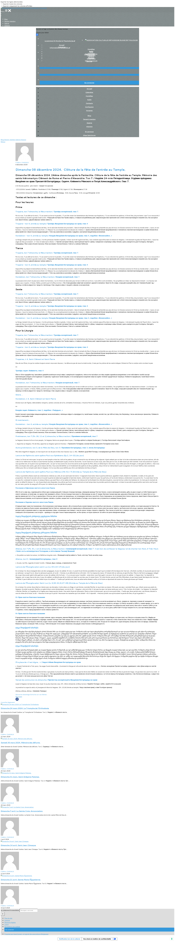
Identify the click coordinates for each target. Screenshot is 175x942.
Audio (89, 100)
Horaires (89, 110)
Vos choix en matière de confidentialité (97, 939)
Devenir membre (9, 21)
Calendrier (89, 92)
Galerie (6, 23)
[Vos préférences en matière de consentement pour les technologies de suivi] (172, 939)
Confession (89, 107)
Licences (7, 920)
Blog (5, 19)
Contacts (89, 103)
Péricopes (18, 697)
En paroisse (91, 59)
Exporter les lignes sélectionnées (12, 2)
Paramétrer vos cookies (12, 927)
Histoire (7, 25)
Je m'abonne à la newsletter (10, 910)
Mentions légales (10, 922)
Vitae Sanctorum (89, 135)
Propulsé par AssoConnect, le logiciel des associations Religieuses (26, 934)
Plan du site (8, 918)
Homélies (91, 49)
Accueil (61, 45)
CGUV (6, 924)
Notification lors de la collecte (69, 939)
